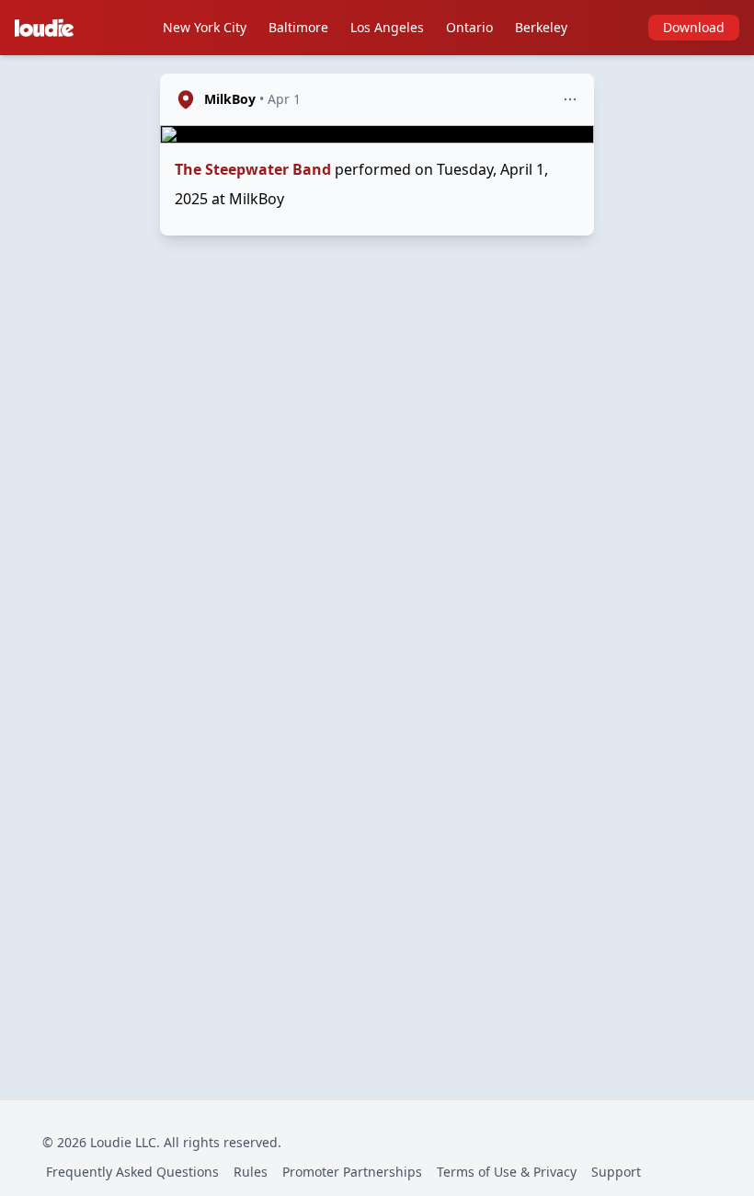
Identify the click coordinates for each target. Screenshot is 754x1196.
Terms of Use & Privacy (507, 1171)
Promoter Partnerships (352, 1171)
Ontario (469, 27)
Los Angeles (387, 27)
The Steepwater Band (253, 169)
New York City (204, 27)
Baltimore (298, 27)
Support (616, 1171)
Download (694, 27)
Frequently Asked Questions (132, 1171)
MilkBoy (230, 99)
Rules (251, 1171)
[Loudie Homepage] (48, 27)
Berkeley (541, 27)
